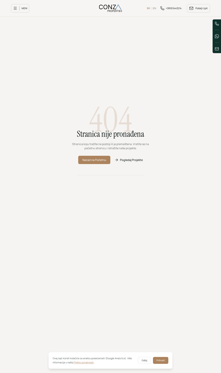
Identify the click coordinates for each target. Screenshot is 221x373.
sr (148, 8)
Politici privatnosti (84, 362)
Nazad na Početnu (94, 160)
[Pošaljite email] (217, 49)
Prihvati (160, 360)
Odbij (144, 360)
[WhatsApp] (217, 36)
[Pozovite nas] (217, 24)
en (154, 8)
